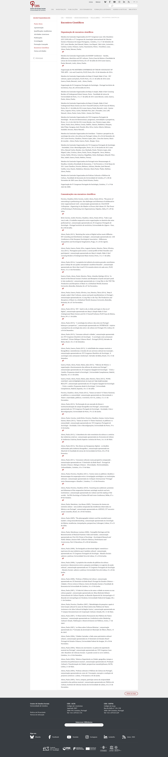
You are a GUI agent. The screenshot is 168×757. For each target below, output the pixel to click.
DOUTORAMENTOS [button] (86, 9)
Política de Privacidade (38, 712)
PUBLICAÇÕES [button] (73, 9)
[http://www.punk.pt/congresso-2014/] (63, 319)
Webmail (98, 2)
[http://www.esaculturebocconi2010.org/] (63, 500)
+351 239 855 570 (76, 713)
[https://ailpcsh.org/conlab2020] (63, 52)
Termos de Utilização (37, 715)
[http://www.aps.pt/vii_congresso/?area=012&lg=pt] (63, 414)
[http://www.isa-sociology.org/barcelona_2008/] (63, 544)
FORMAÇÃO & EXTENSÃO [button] (102, 9)
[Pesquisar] (112, 5)
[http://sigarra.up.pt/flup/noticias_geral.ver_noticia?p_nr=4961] (63, 456)
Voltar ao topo (131, 693)
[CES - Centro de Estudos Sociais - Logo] (38, 6)
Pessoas (69, 17)
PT (134, 2)
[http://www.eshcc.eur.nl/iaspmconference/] (63, 288)
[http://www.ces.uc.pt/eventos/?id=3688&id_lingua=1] (63, 470)
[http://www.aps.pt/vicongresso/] (63, 558)
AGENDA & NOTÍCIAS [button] (120, 9)
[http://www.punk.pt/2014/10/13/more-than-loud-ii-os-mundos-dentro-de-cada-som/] (63, 272)
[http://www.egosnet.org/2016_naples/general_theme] (63, 214)
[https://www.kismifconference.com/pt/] (63, 66)
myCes (91, 2)
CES (62, 17)
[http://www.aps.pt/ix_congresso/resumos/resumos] (63, 230)
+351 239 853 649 (112, 713)
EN (137, 2)
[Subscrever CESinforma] (101, 724)
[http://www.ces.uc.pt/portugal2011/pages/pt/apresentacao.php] (63, 484)
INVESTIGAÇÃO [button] (61, 9)
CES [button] (52, 9)
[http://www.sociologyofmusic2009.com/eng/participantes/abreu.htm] (63, 528)
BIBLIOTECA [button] (133, 9)
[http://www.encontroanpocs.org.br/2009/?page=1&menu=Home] (63, 514)
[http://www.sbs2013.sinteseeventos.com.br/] (63, 344)
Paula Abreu (95, 17)
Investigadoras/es (81, 17)
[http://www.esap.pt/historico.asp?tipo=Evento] (63, 442)
